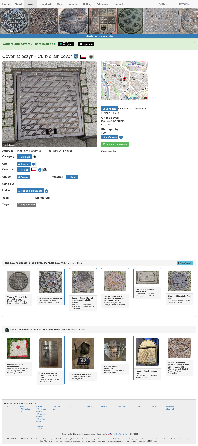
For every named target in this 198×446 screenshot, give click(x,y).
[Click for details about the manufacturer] (46, 190)
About (18, 4)
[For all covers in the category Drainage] (91, 56)
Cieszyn (24, 164)
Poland (24, 169)
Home (6, 4)
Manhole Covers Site (99, 36)
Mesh (39, 411)
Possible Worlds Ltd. (120, 434)
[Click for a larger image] (49, 104)
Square (24, 177)
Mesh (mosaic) (186, 263)
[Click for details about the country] (40, 169)
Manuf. (40, 416)
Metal (73, 177)
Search (165, 3)
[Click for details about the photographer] (121, 136)
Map (59, 4)
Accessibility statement (171, 407)
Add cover (102, 4)
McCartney (111, 137)
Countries (41, 418)
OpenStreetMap (131, 98)
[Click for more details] (18, 281)
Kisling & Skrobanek (31, 190)
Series (39, 428)
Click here (110, 108)
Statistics (72, 4)
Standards (46, 4)
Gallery (87, 4)
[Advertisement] (99, 230)
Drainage (25, 156)
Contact (118, 4)
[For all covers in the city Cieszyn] (75, 56)
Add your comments (116, 144)
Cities (39, 421)
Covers (30, 4)
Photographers (41, 426)
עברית (183, 4)
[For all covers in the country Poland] (83, 56)
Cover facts (41, 409)
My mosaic (41, 414)
